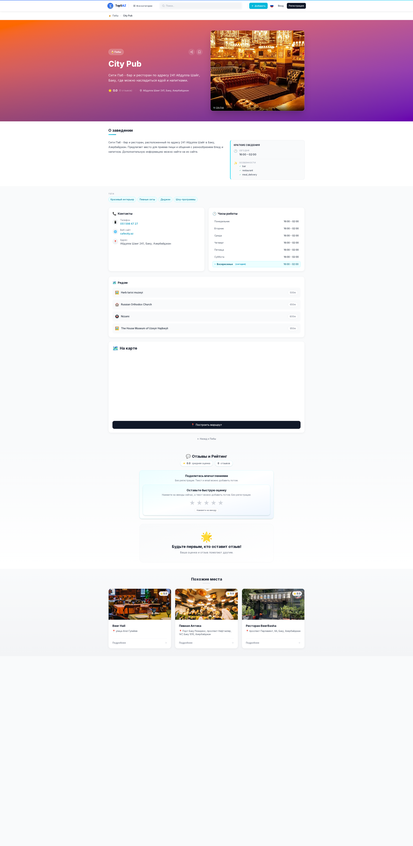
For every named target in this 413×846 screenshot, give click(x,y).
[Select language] (272, 6)
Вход (281, 5)
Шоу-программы (186, 199)
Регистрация (296, 5)
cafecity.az (126, 233)
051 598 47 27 (129, 223)
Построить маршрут (206, 424)
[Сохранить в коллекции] (199, 52)
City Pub (220, 107)
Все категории (144, 6)
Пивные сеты (147, 199)
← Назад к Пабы (206, 438)
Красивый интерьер (122, 199)
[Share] (191, 52)
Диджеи (165, 199)
